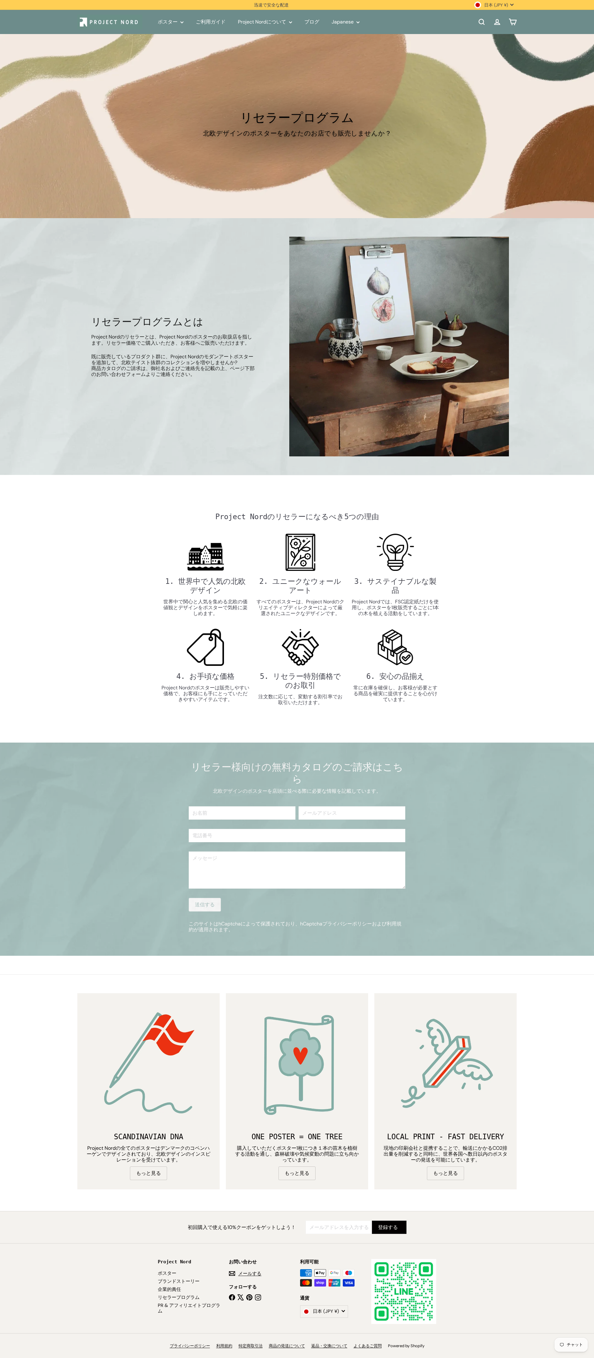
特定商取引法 (251, 1345)
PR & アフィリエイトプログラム (189, 1308)
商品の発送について (287, 1345)
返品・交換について (329, 1345)
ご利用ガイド (211, 22)
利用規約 (224, 1345)
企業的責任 (169, 1289)
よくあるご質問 (368, 1345)
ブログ (311, 22)
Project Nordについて (262, 22)
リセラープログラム (179, 1297)
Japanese (343, 22)
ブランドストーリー (179, 1281)
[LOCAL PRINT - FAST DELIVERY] (445, 1064)
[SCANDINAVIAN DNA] (148, 1064)
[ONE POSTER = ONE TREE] (297, 1064)
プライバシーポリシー (347, 923)
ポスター (168, 22)
